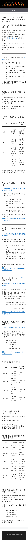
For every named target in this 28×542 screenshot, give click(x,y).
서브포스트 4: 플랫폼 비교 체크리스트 (14, 327)
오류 (21, 278)
